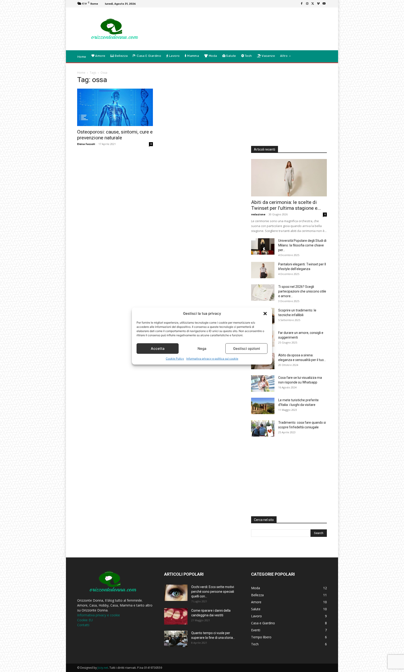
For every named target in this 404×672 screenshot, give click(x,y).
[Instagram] (307, 4)
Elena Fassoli (86, 144)
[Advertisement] (240, 22)
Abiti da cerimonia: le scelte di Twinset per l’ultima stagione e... (286, 205)
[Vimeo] (318, 4)
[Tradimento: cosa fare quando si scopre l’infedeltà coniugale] (262, 428)
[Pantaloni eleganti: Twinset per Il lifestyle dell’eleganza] (262, 270)
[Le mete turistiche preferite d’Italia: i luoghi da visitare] (262, 406)
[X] (313, 4)
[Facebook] (301, 4)
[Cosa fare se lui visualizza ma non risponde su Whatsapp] (262, 383)
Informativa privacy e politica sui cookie (212, 358)
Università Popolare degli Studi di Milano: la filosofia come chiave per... (302, 245)
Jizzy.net (102, 668)
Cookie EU (85, 620)
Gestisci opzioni (246, 348)
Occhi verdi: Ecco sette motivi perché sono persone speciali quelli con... (212, 591)
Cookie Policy (175, 358)
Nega (202, 348)
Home (81, 73)
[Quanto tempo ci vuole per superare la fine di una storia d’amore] (176, 639)
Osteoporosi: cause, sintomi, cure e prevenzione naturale (115, 135)
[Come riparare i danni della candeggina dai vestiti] (176, 616)
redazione (258, 214)
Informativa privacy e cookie (98, 615)
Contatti (83, 625)
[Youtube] (324, 4)
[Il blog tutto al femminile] (110, 29)
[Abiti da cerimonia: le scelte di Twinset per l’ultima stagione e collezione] (289, 177)
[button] (265, 313)
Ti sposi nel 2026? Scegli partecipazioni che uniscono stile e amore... (302, 291)
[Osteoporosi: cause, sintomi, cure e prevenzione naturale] (115, 107)
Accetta (158, 348)
